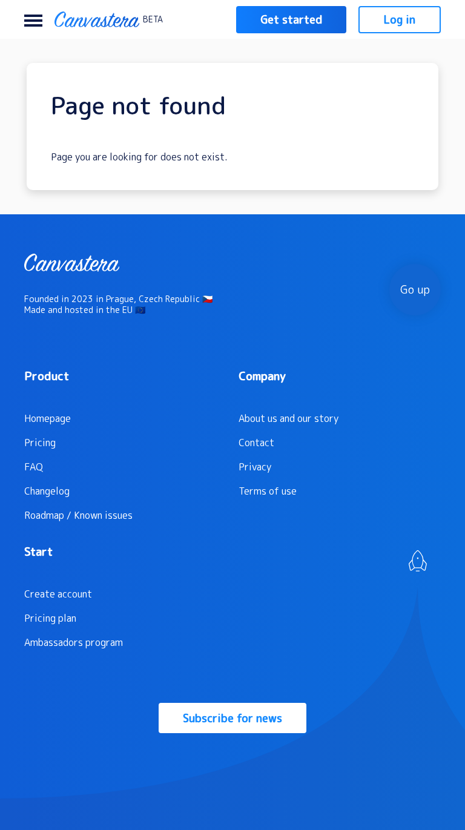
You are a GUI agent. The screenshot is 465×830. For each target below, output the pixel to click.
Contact (256, 442)
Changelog (47, 491)
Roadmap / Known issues (78, 515)
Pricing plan (50, 618)
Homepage (47, 418)
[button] (33, 19)
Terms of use (268, 491)
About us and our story (288, 418)
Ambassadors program (73, 642)
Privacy (255, 466)
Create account (58, 594)
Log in (399, 19)
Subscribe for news (232, 718)
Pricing (40, 442)
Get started (291, 19)
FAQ (33, 466)
